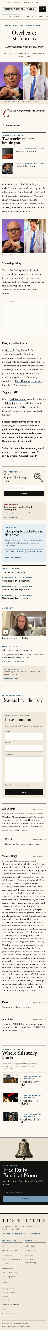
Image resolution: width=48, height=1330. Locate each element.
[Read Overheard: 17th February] (7, 153)
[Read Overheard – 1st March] (10, 1097)
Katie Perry (8, 385)
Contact (5, 1264)
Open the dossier (13, 557)
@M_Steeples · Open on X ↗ (13, 661)
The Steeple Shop (9, 1277)
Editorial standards (10, 1251)
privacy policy (31, 785)
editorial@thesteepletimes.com (18, 426)
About (4, 1246)
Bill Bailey (10, 403)
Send (24, 792)
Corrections (7, 1255)
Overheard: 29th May (29, 1083)
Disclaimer (6, 1309)
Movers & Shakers (11, 16)
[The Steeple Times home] (19, 9)
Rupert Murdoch (7, 255)
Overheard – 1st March (29, 1102)
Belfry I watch (31, 1251)
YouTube (6, 1234)
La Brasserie (11, 184)
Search (24, 493)
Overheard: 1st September (16, 590)
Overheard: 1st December (16, 598)
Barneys (6, 278)
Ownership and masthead (12, 1259)
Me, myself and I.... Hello (15, 638)
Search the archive (9, 1273)
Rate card (29, 1255)
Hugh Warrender (17, 399)
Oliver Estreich (31, 270)
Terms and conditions (10, 1305)
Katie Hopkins (22, 381)
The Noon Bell (21, 1234)
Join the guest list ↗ (12, 517)
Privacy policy (8, 1289)
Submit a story (8, 1268)
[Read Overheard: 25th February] (7, 168)
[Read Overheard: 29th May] (10, 1078)
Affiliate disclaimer (9, 1314)
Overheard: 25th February (26, 165)
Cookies (5, 1300)
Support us (34, 1234)
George (9, 350)
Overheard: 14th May (29, 1121)
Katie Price (36, 381)
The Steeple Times (15, 53)
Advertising (30, 1246)
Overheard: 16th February (16, 581)
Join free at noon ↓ (12, 678)
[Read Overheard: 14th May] (10, 1116)
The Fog (25, 16)
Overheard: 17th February (25, 151)
